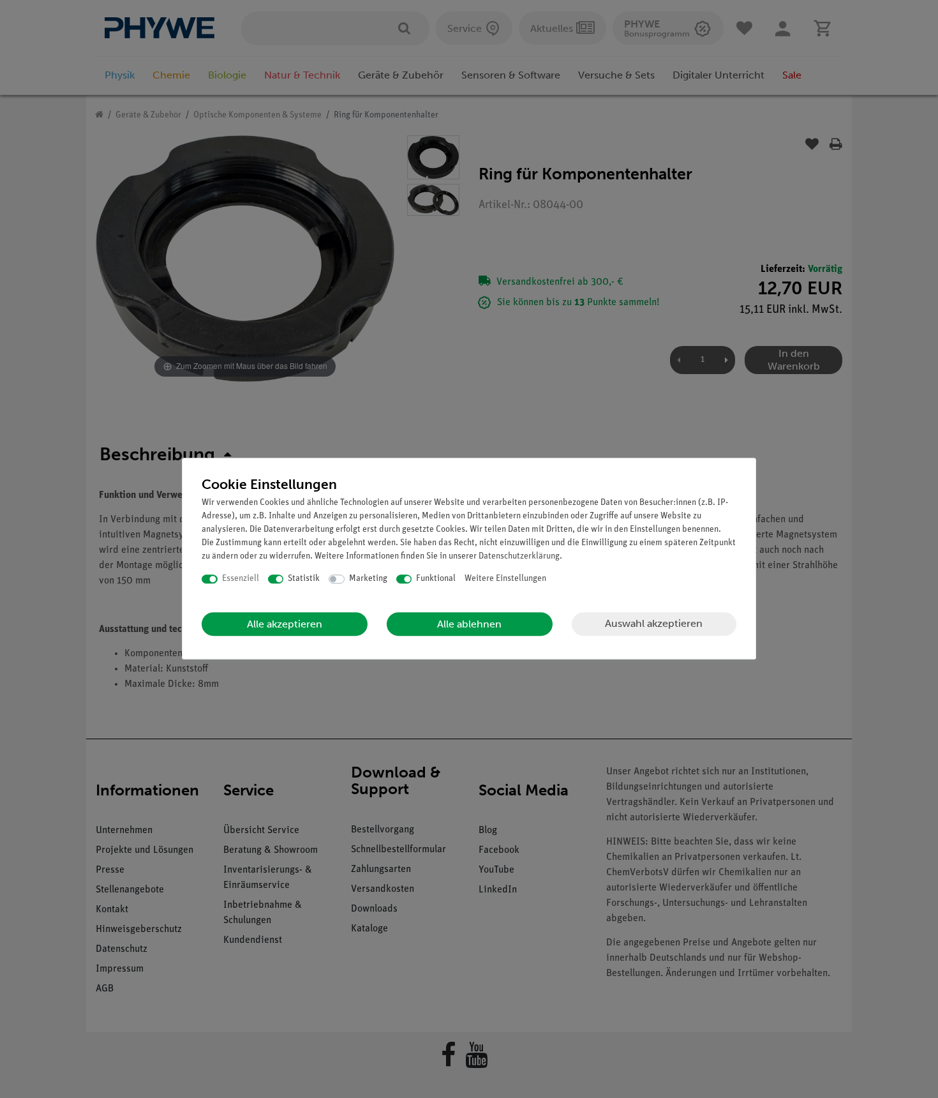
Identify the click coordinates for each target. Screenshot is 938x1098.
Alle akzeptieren (284, 624)
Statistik (304, 578)
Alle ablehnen (469, 624)
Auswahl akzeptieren (654, 623)
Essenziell (240, 578)
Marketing (368, 578)
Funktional (436, 578)
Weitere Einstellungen (505, 578)
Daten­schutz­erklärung (519, 556)
